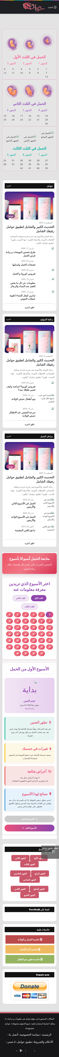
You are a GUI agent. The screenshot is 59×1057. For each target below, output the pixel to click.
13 (46, 76)
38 (4, 164)
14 (46, 115)
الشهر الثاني (20, 858)
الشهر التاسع (29, 895)
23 (21, 119)
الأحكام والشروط (43, 1042)
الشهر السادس (29, 879)
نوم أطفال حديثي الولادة (23, 399)
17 (21, 115)
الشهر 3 (11, 63)
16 (29, 115)
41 (29, 168)
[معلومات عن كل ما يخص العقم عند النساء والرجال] (53, 279)
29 (29, 160)
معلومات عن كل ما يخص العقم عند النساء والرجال (22, 284)
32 (4, 160)
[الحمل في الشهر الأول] (47, 38)
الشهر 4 (42, 110)
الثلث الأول (38, 598)
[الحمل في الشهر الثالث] (12, 42)
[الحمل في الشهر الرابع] (47, 89)
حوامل (50, 185)
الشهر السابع (39, 888)
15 (38, 115)
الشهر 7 (42, 154)
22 (29, 119)
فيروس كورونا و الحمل (24, 273)
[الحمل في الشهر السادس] (12, 89)
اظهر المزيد (29, 307)
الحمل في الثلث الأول (29, 56)
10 (21, 72)
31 (13, 160)
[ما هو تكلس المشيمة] (46, 530)
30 (21, 160)
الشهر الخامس (20, 873)
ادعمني (11, 1042)
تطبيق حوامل (24, 1042)
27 (46, 160)
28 (38, 160)
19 (4, 115)
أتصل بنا (13, 1034)
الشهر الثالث (29, 864)
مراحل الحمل (46, 436)
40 (38, 168)
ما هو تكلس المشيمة (25, 530)
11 (13, 72)
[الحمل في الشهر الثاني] (29, 42)
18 (13, 115)
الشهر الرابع (40, 873)
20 (46, 119)
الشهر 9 (11, 154)
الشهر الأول (39, 858)
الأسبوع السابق (28, 819)
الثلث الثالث (29, 606)
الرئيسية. (46, 1034)
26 (46, 123)
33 (46, 164)
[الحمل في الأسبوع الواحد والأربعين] (46, 517)
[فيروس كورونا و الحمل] (53, 270)
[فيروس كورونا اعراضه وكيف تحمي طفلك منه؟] (52, 382)
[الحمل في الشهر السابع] (47, 133)
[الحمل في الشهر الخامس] (29, 89)
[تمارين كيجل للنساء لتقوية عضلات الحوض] (53, 291)
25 (4, 119)
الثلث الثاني (20, 598)
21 (38, 119)
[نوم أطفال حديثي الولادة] (46, 399)
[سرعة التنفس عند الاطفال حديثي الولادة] (52, 408)
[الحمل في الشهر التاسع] (12, 137)
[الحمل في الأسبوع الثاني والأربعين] (46, 503)
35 (29, 164)
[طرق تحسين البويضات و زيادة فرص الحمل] (52, 248)
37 (13, 164)
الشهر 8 (27, 154)
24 (13, 119)
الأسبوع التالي (31, 828)
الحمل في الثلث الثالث (29, 148)
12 (4, 72)
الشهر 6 (11, 110)
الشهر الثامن (20, 888)
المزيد (8, 186)
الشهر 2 (27, 63)
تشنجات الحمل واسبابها (23, 264)
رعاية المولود (46, 319)
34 (38, 164)
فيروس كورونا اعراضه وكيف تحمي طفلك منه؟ (21, 388)
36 (21, 164)
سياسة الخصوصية (30, 1034)
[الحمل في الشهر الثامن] (29, 137)
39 (46, 168)
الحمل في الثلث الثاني (29, 103)
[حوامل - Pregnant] (33, 7)
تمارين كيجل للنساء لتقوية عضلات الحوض (22, 297)
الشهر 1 (42, 63)
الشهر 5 (27, 110)
